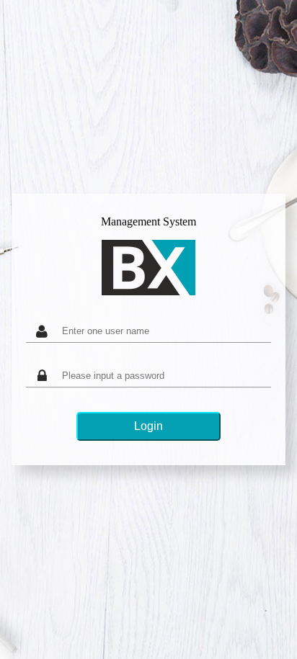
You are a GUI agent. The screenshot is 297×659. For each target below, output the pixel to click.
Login (148, 426)
